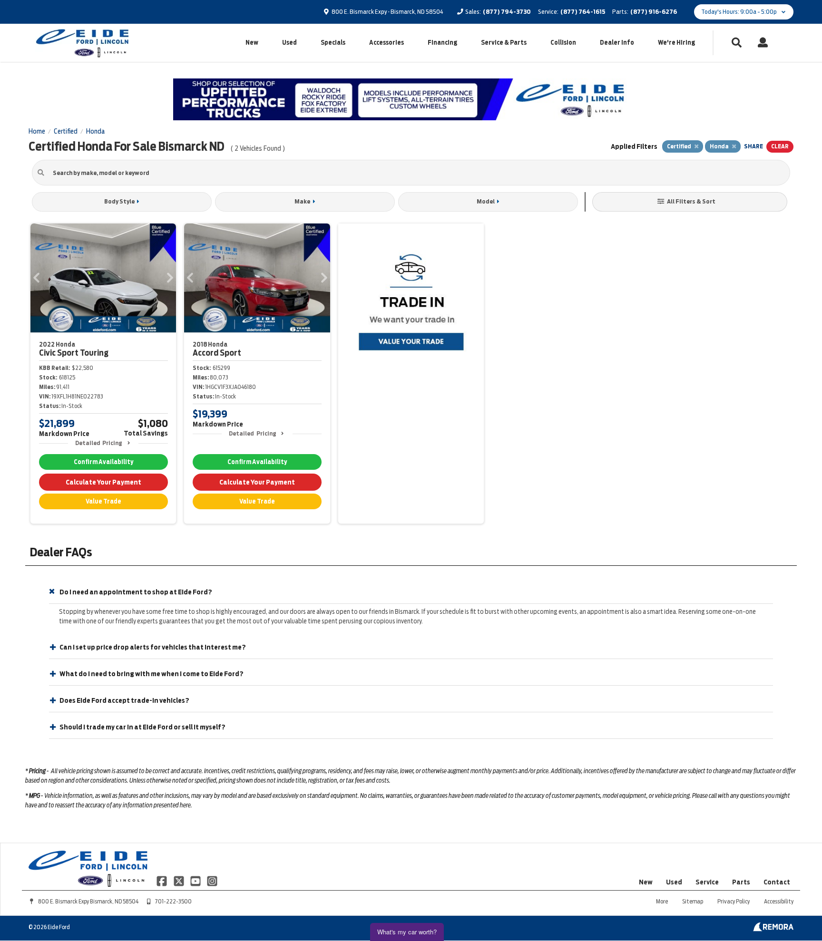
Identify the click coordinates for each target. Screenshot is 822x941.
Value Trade (103, 501)
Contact (776, 882)
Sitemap (692, 901)
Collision (563, 42)
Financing (442, 42)
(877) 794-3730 (507, 11)
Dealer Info (617, 42)
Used (289, 42)
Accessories (386, 42)
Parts (741, 882)
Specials (333, 42)
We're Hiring (676, 42)
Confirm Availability (103, 462)
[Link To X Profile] (179, 880)
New (251, 42)
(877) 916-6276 (653, 11)
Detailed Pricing (98, 442)
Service (707, 882)
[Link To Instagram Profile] (212, 880)
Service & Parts (504, 42)
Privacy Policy (733, 901)
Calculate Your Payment (103, 482)
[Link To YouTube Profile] (196, 880)
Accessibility (778, 901)
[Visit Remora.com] (773, 929)
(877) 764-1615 (582, 11)
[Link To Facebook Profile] (162, 880)
